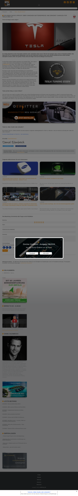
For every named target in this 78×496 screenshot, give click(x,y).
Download (32, 253)
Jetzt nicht (46, 253)
